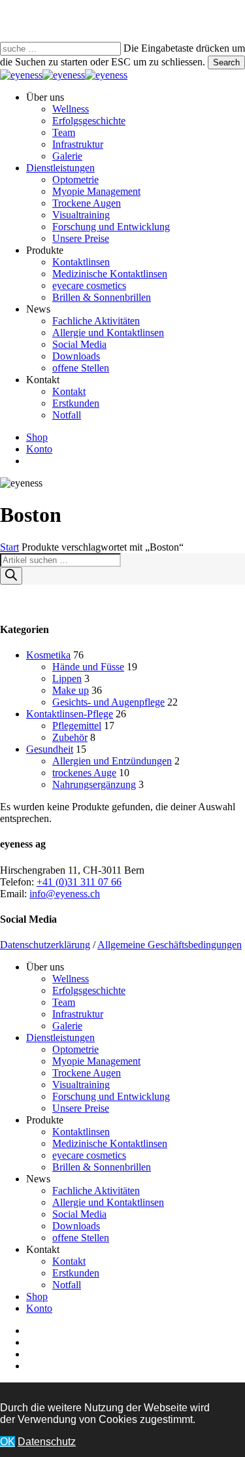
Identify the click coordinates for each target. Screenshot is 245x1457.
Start (9, 547)
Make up (70, 690)
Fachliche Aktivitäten (96, 1190)
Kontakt (69, 1261)
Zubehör (70, 737)
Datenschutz (47, 1441)
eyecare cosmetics (89, 1155)
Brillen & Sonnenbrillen (101, 1167)
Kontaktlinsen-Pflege (69, 713)
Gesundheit (49, 749)
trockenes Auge (84, 772)
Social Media (79, 1214)
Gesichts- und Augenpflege (108, 702)
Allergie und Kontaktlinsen (108, 1202)
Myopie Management (96, 1061)
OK (7, 1441)
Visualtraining (81, 1084)
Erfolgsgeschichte (88, 990)
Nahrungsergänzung (94, 784)
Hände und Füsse (88, 666)
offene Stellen (80, 1237)
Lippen (67, 678)
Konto (39, 1308)
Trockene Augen (86, 1072)
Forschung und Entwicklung (111, 1096)
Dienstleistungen (60, 1037)
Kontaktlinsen (81, 1131)
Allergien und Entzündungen (112, 760)
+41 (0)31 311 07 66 (79, 881)
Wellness (70, 978)
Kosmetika (48, 654)
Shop (37, 1296)
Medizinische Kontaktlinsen (109, 1143)
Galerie (67, 1025)
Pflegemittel (76, 725)
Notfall (66, 1284)
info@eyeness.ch (64, 893)
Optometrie (75, 1049)
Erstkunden (75, 1272)
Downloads (76, 1225)
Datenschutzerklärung (45, 944)
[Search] (11, 576)
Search (226, 62)
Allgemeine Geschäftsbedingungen (169, 944)
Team (63, 1002)
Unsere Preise (80, 1108)
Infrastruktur (77, 1014)
